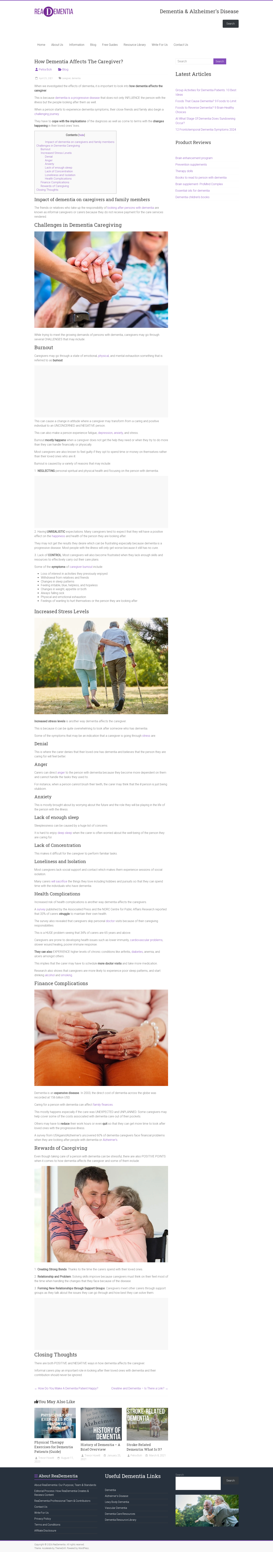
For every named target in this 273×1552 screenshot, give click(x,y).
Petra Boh (45, 69)
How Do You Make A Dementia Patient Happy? (66, 1388)
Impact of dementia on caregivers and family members (79, 142)
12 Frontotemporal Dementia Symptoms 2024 (206, 129)
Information (76, 45)
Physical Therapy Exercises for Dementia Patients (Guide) (53, 1447)
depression (105, 433)
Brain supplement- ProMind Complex (199, 184)
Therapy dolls (184, 171)
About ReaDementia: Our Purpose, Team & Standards (65, 1485)
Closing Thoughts (47, 189)
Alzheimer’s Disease (116, 1496)
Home (41, 45)
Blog (93, 45)
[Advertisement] (101, 391)
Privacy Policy (42, 1518)
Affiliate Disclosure (45, 1530)
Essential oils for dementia (193, 190)
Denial (49, 156)
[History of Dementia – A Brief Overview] (101, 1409)
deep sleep (65, 833)
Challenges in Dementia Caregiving (58, 145)
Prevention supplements (191, 164)
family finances (103, 1104)
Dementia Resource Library (120, 1519)
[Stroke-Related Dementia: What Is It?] (147, 1409)
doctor (110, 921)
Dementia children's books (192, 197)
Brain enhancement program (194, 158)
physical (103, 356)
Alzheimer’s (110, 1140)
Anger (49, 160)
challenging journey (46, 114)
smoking (66, 975)
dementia (76, 78)
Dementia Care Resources (120, 1513)
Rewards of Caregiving (55, 186)
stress (146, 735)
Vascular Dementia (116, 1507)
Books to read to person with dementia (201, 177)
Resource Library (135, 45)
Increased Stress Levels (56, 153)
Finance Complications (55, 182)
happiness (58, 536)
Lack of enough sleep (58, 167)
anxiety (118, 433)
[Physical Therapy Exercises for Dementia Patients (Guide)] (55, 1409)
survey (41, 909)
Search (230, 23)
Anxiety (49, 164)
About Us (57, 45)
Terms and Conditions (47, 1524)
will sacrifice (59, 881)
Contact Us (181, 45)
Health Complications (58, 178)
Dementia (110, 1490)
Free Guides (110, 45)
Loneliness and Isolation (60, 175)
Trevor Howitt (46, 1457)
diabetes (137, 951)
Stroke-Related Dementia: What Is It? (144, 1447)
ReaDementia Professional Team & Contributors (62, 1500)
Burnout (45, 149)
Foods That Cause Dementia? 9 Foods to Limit (206, 101)
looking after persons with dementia (130, 207)
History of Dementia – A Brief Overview (100, 1447)
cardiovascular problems (146, 940)
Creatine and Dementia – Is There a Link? (139, 1388)
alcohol (50, 975)
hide (81, 135)
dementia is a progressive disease (77, 98)
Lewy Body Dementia (117, 1501)
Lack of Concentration (59, 171)
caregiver (66, 78)
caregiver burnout (81, 567)
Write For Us (160, 45)
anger (61, 772)
